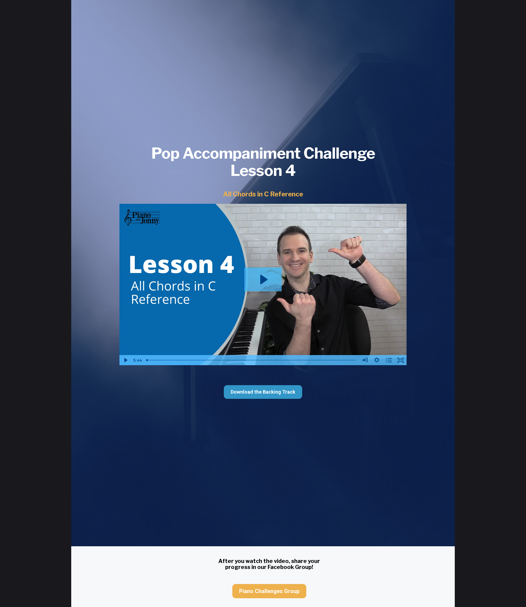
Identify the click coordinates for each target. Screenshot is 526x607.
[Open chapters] (389, 360)
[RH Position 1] (147, 360)
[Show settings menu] (377, 360)
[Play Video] (125, 360)
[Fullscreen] (401, 360)
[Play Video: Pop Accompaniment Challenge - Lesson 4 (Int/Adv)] (263, 279)
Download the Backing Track (263, 392)
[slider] (251, 360)
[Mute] (365, 360)
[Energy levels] (299, 360)
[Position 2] (228, 360)
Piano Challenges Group (269, 591)
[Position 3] (275, 360)
